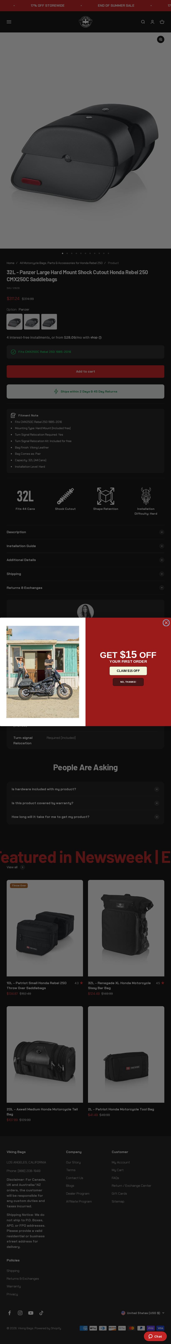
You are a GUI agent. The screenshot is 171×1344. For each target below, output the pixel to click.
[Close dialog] (166, 623)
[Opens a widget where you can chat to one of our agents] (155, 1337)
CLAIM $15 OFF (128, 671)
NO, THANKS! (128, 682)
